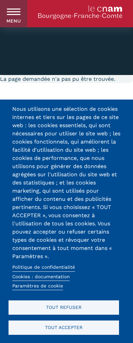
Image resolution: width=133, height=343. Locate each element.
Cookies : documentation (41, 276)
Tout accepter (64, 327)
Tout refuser (64, 307)
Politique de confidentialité (43, 267)
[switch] (13, 13)
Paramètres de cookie (37, 285)
